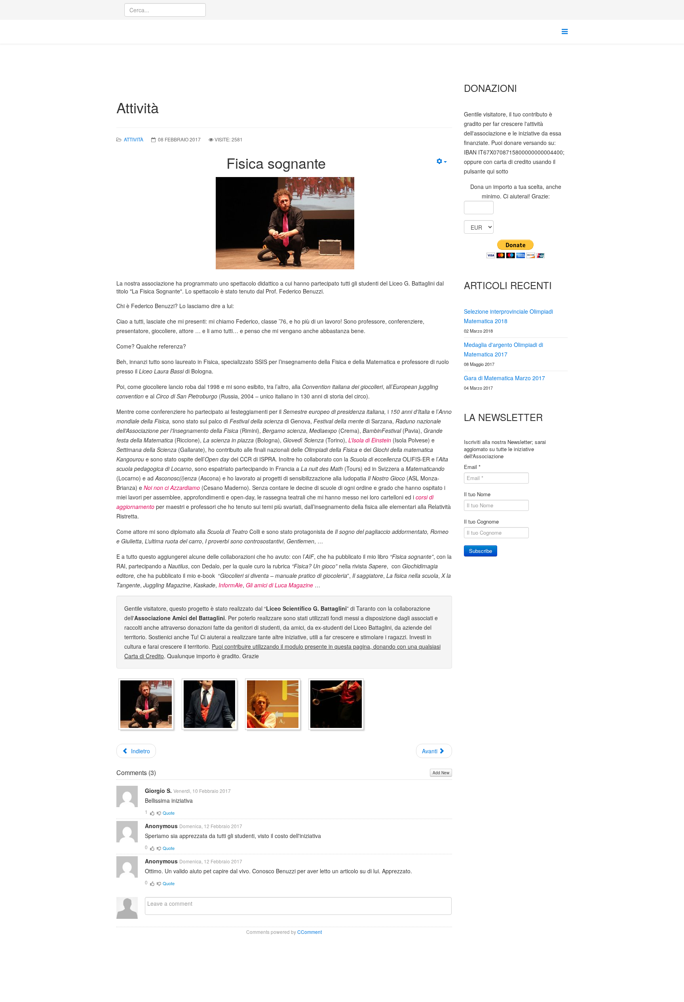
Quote (169, 813)
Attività (133, 139)
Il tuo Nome (477, 494)
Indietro (139, 751)
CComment (309, 931)
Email (472, 467)
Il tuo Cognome (481, 521)
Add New (441, 772)
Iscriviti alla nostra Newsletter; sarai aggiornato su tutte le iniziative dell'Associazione (505, 449)
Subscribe (480, 550)
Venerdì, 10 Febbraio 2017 (202, 790)
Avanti (430, 751)
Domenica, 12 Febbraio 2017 (210, 826)
